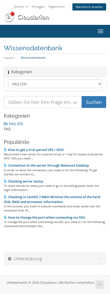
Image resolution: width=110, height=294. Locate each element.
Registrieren (57, 6)
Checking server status (25, 181)
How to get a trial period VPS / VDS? (35, 149)
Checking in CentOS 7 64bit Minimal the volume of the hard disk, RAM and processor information (52, 199)
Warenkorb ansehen (89, 7)
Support (9, 57)
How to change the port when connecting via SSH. (46, 217)
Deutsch (19, 6)
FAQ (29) (15, 123)
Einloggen (38, 6)
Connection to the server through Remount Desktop (48, 165)
